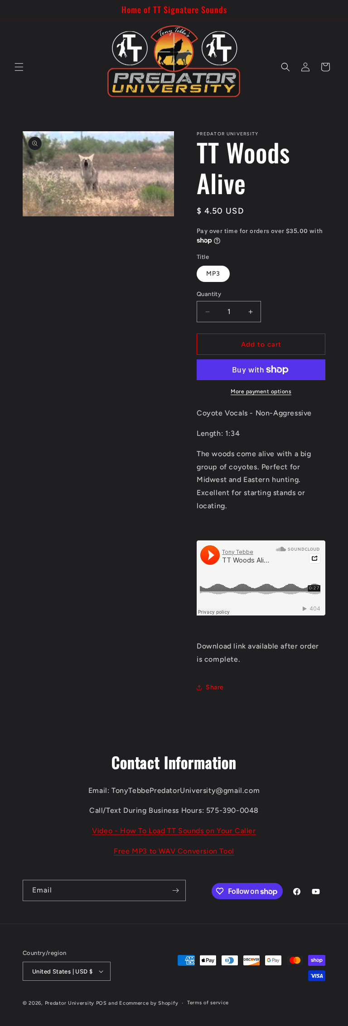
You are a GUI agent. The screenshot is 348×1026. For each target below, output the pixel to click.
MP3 (213, 273)
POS (101, 1003)
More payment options (261, 391)
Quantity (209, 294)
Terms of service (208, 1003)
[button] (19, 67)
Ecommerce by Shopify (148, 1003)
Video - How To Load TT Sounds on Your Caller (174, 830)
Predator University (69, 1003)
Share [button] (215, 687)
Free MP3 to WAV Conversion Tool (174, 851)
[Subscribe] (175, 890)
